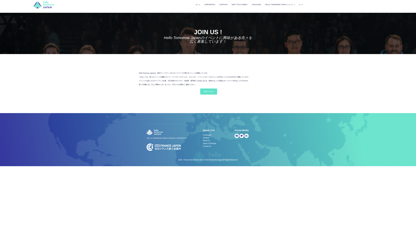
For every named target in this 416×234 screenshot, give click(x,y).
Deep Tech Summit (240, 4)
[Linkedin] (246, 136)
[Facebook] (237, 136)
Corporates (209, 4)
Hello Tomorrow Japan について (279, 4)
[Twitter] (241, 136)
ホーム (198, 4)
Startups (223, 4)
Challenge (256, 4)
